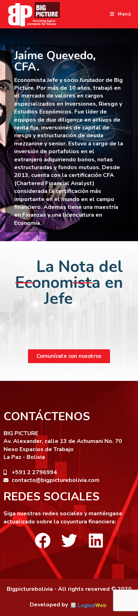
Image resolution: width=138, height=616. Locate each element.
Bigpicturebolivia (30, 589)
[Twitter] (69, 541)
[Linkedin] (96, 541)
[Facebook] (43, 541)
